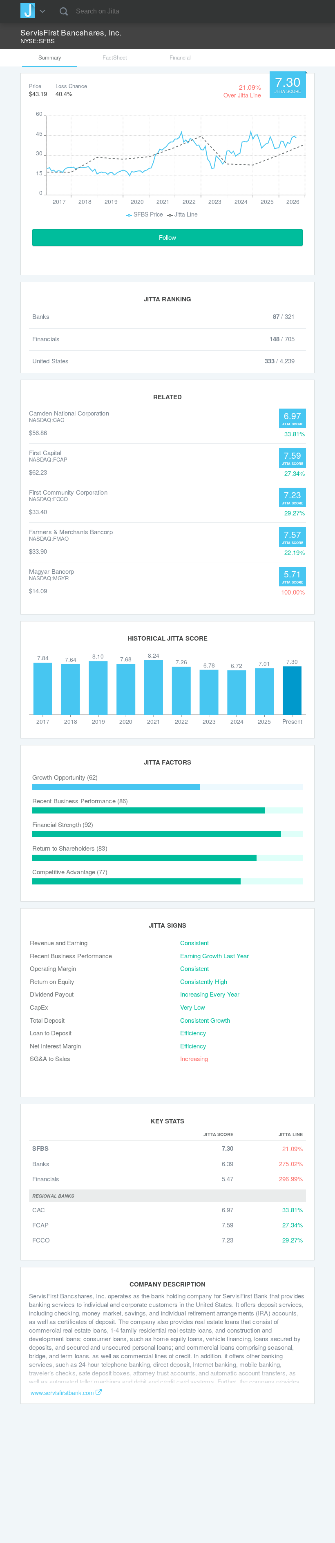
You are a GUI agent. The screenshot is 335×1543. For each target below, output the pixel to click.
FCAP (40, 1224)
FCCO (41, 1240)
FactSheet (115, 57)
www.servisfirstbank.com (62, 1392)
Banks (40, 1163)
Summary (49, 57)
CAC (38, 1209)
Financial (180, 57)
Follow (167, 237)
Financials (45, 1178)
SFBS (40, 1148)
